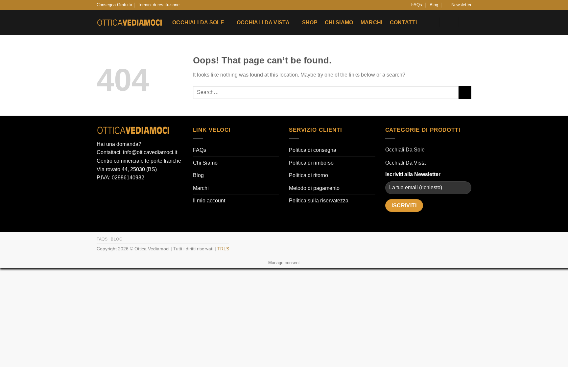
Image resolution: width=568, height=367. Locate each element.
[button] (458, 5)
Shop (310, 22)
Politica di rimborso (311, 163)
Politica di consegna (312, 150)
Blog (434, 4)
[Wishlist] (430, 22)
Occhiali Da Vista (263, 22)
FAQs (416, 4)
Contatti (403, 22)
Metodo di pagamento (314, 188)
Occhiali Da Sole (198, 22)
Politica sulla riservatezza (318, 200)
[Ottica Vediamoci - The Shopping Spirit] (129, 23)
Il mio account (209, 200)
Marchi (372, 22)
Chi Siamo (339, 22)
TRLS (223, 248)
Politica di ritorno (308, 175)
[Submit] (465, 92)
